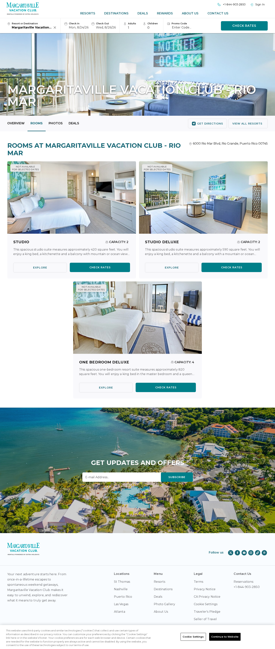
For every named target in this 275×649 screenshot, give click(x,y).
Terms (198, 581)
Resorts (87, 13)
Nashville (121, 589)
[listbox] (134, 27)
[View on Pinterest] (264, 552)
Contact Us (217, 13)
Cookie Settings (193, 636)
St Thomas (122, 581)
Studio (21, 242)
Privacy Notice (205, 589)
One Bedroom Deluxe (104, 362)
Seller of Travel (205, 619)
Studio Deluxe (162, 242)
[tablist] (154, 13)
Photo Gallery (164, 604)
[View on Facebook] (237, 552)
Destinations (116, 13)
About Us (190, 13)
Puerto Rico (123, 596)
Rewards (165, 13)
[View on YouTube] (244, 552)
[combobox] (32, 27)
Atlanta (119, 611)
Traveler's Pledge (207, 611)
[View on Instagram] (250, 552)
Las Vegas (121, 604)
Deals (143, 13)
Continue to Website (225, 636)
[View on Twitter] (230, 552)
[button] (76, 25)
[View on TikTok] (257, 552)
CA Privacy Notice (207, 596)
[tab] (88, 13)
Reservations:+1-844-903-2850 (246, 584)
